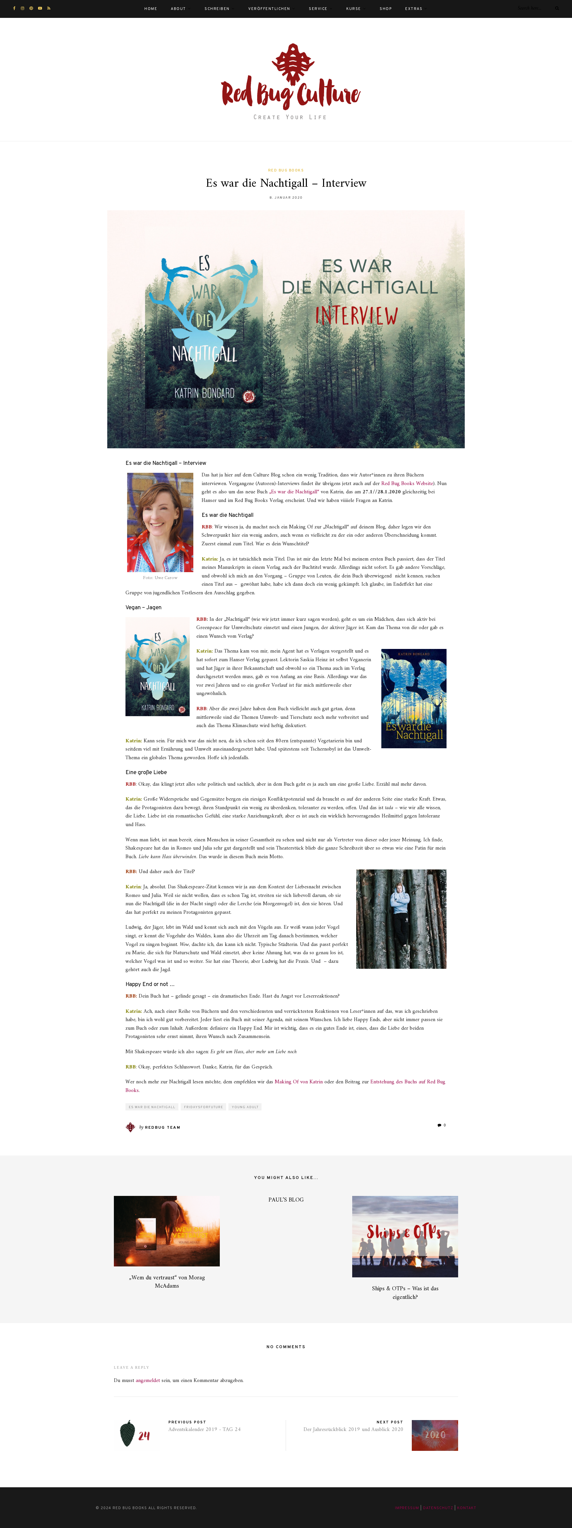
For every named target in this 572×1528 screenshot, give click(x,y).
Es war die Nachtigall (152, 1107)
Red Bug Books (286, 170)
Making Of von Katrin (299, 1082)
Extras (413, 9)
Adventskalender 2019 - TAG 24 (204, 1429)
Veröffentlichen (269, 9)
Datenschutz (438, 1508)
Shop (386, 9)
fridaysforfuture (203, 1107)
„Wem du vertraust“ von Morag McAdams (167, 1282)
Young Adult (245, 1107)
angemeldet (148, 1380)
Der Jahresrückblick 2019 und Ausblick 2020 (354, 1429)
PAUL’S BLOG (286, 1200)
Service (318, 9)
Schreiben (217, 9)
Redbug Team (163, 1127)
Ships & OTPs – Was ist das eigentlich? (405, 1293)
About (178, 9)
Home (150, 9)
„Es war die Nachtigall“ (295, 492)
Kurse (353, 9)
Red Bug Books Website (407, 483)
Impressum (407, 1508)
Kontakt (466, 1508)
